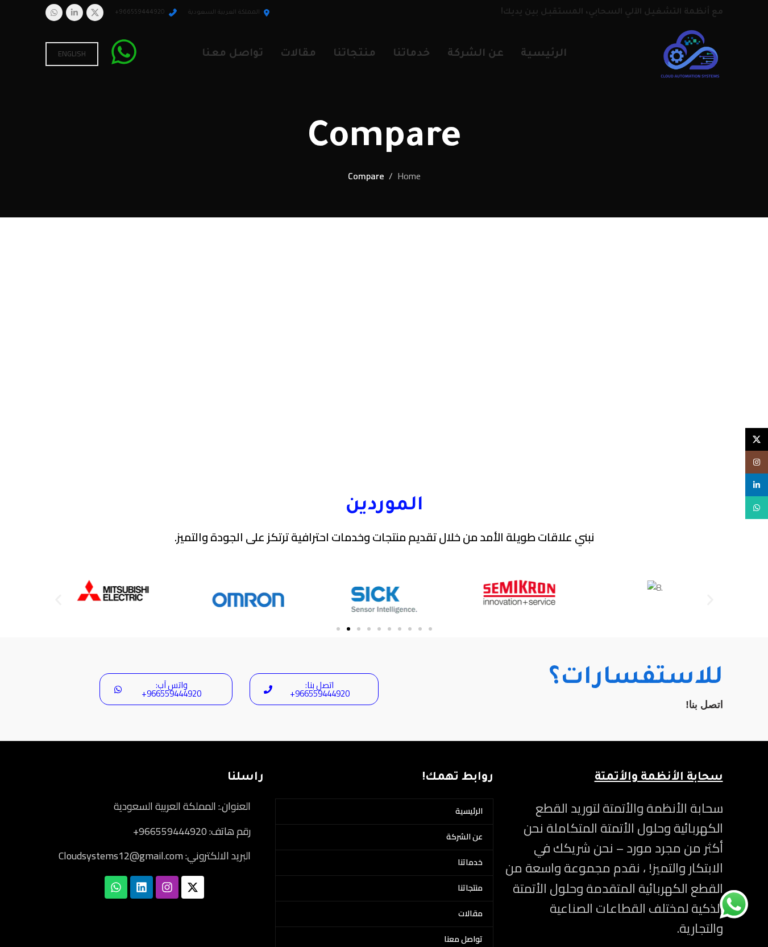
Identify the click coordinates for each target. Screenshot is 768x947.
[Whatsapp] (116, 887)
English (72, 53)
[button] (58, 600)
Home (409, 176)
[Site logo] (690, 52)
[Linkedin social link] (74, 12)
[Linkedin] (141, 887)
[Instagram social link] (756, 462)
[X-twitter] (192, 887)
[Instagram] (167, 887)
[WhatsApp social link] (54, 12)
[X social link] (94, 12)
